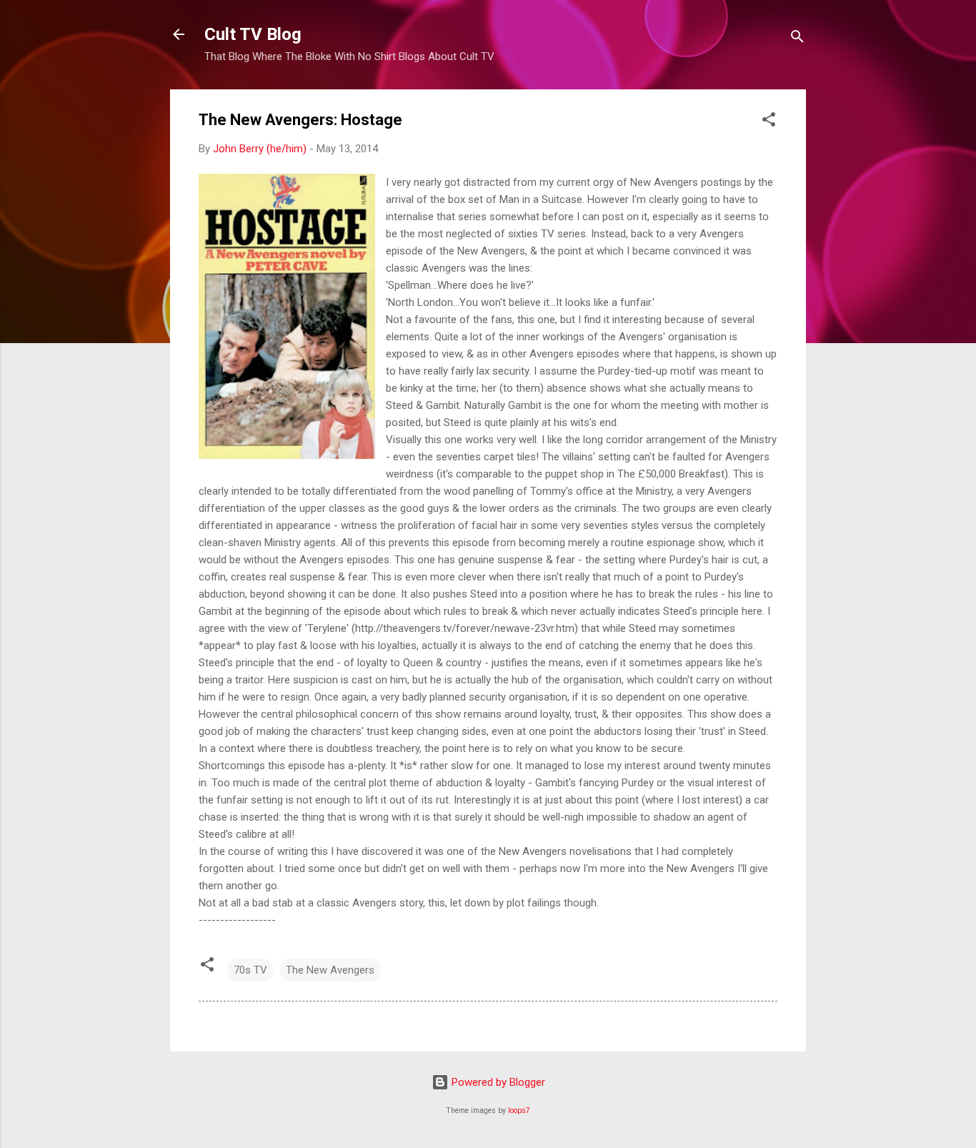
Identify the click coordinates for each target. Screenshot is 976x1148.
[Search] (797, 39)
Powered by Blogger (497, 1082)
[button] (768, 122)
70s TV (250, 970)
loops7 (519, 1110)
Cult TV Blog (253, 34)
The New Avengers (330, 970)
